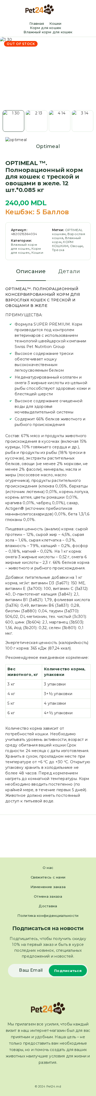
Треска (58, 250)
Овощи (76, 246)
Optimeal (48, 146)
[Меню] (11, 9)
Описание (31, 271)
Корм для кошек (45, 28)
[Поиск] (80, 10)
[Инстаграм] (53, 1075)
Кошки (55, 23)
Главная (36, 23)
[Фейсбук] (43, 1075)
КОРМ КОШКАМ (62, 244)
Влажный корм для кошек (47, 32)
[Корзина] (88, 9)
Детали (69, 271)
